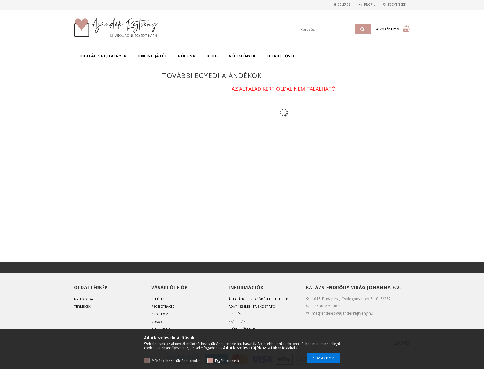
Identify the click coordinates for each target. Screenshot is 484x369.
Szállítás (237, 321)
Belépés (344, 4)
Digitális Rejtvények (103, 55)
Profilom (159, 314)
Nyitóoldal (84, 299)
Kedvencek (397, 4)
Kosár (156, 321)
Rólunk (186, 55)
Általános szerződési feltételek (258, 299)
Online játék (152, 55)
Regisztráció (163, 306)
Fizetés (235, 314)
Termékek (82, 306)
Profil (369, 4)
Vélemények (242, 55)
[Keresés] (363, 29)
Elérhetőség (281, 55)
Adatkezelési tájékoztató (252, 306)
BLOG (212, 55)
